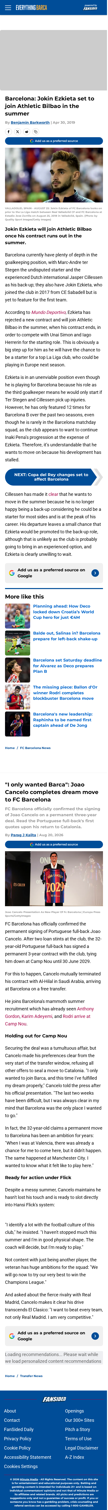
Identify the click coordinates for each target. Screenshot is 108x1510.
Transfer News (31, 1376)
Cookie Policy (17, 1448)
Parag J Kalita (23, 835)
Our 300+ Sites (79, 1420)
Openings (74, 1411)
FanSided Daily (19, 1429)
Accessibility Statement (27, 1457)
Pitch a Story (77, 1429)
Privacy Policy (17, 1438)
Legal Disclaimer (81, 1448)
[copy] (35, 131)
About (10, 1411)
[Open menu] (8, 7)
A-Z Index (74, 1457)
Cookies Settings (21, 1466)
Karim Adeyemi (37, 1016)
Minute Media (29, 1479)
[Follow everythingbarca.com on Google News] (95, 573)
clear (53, 494)
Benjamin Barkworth (30, 122)
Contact (12, 1420)
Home (10, 748)
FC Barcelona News (35, 748)
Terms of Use (78, 1438)
